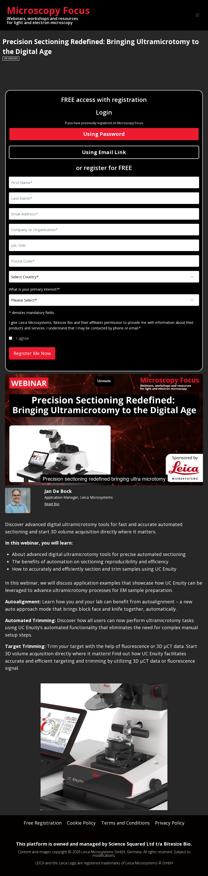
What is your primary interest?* (34, 289)
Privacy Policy (169, 823)
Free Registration (43, 823)
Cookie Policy (81, 823)
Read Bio (51, 503)
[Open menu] (197, 15)
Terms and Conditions (125, 823)
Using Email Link (104, 152)
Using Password (104, 134)
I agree (22, 338)
